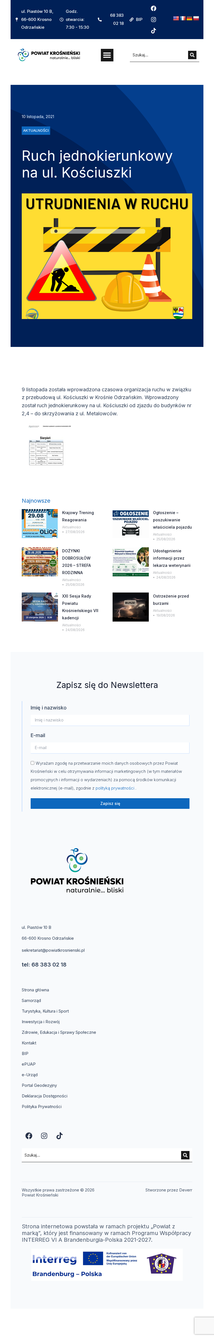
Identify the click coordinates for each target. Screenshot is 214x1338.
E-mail (38, 735)
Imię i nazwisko (49, 708)
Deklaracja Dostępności (44, 1096)
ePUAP (29, 1064)
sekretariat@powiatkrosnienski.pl (53, 950)
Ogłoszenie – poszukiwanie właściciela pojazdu (172, 519)
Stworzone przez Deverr (168, 1190)
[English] (176, 18)
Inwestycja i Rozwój (41, 1021)
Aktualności (71, 527)
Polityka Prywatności (42, 1106)
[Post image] (40, 523)
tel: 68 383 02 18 (44, 964)
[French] (183, 18)
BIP (25, 1053)
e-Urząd (30, 1074)
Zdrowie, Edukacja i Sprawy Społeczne (59, 1032)
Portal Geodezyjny (39, 1085)
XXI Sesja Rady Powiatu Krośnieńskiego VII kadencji (80, 607)
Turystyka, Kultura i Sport (45, 1011)
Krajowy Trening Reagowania (78, 516)
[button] (107, 55)
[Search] (192, 55)
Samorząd (31, 1000)
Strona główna (35, 989)
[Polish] (196, 18)
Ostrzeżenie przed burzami (171, 600)
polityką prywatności (115, 788)
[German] (189, 18)
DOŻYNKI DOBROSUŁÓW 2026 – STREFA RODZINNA (76, 561)
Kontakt (29, 1043)
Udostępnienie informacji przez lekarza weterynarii (172, 558)
